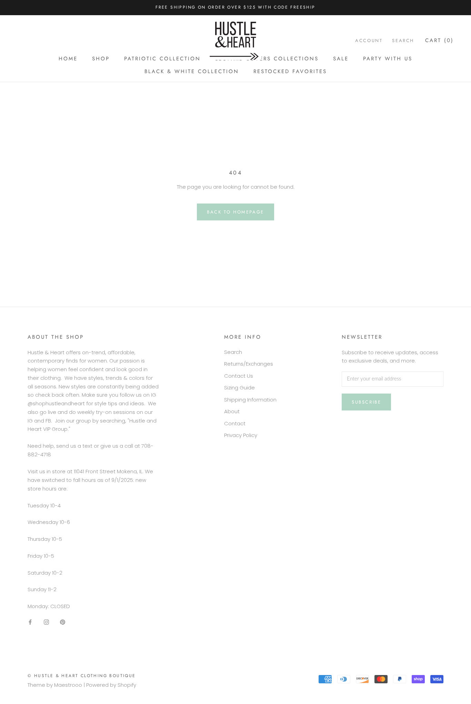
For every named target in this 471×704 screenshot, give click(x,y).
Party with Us (387, 58)
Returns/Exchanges (248, 363)
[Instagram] (46, 622)
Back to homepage (235, 212)
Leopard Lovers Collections (267, 58)
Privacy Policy (240, 435)
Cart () (439, 40)
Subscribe (366, 402)
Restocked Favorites (290, 71)
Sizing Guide (239, 387)
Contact (234, 423)
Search (403, 40)
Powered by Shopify (111, 684)
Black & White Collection (191, 71)
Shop (101, 58)
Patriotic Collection (162, 58)
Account (368, 40)
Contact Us (238, 375)
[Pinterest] (62, 622)
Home (68, 58)
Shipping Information (250, 399)
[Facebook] (30, 622)
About (232, 411)
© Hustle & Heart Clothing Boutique (82, 676)
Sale (341, 58)
